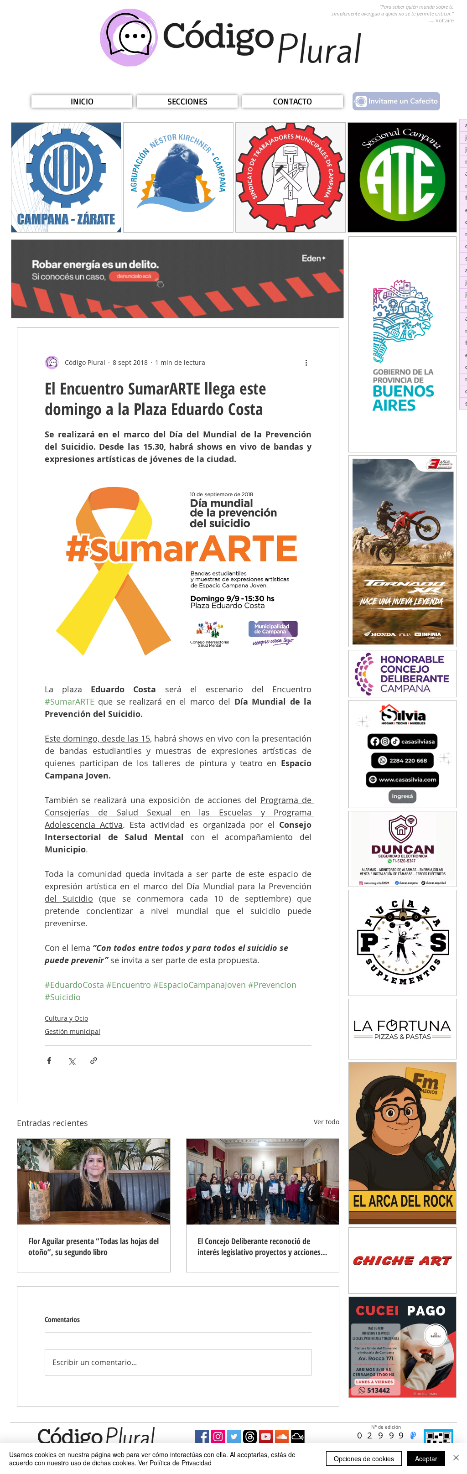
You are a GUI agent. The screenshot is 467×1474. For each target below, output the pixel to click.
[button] (187, 101)
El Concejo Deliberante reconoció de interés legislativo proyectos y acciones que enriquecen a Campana (259, 1246)
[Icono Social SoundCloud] (282, 1436)
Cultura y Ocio (66, 1018)
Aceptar (426, 1458)
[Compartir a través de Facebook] (49, 1060)
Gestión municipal (72, 1031)
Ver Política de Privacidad (175, 1462)
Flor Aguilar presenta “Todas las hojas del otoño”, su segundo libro (93, 1246)
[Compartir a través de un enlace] (93, 1060)
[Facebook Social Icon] (202, 1436)
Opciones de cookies (364, 1458)
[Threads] (250, 1436)
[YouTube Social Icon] (266, 1436)
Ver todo (326, 1121)
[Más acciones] (306, 362)
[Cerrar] (456, 1458)
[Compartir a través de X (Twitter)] (71, 1060)
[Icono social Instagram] (218, 1436)
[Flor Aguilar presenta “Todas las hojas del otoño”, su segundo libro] (93, 1182)
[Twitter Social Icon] (234, 1436)
